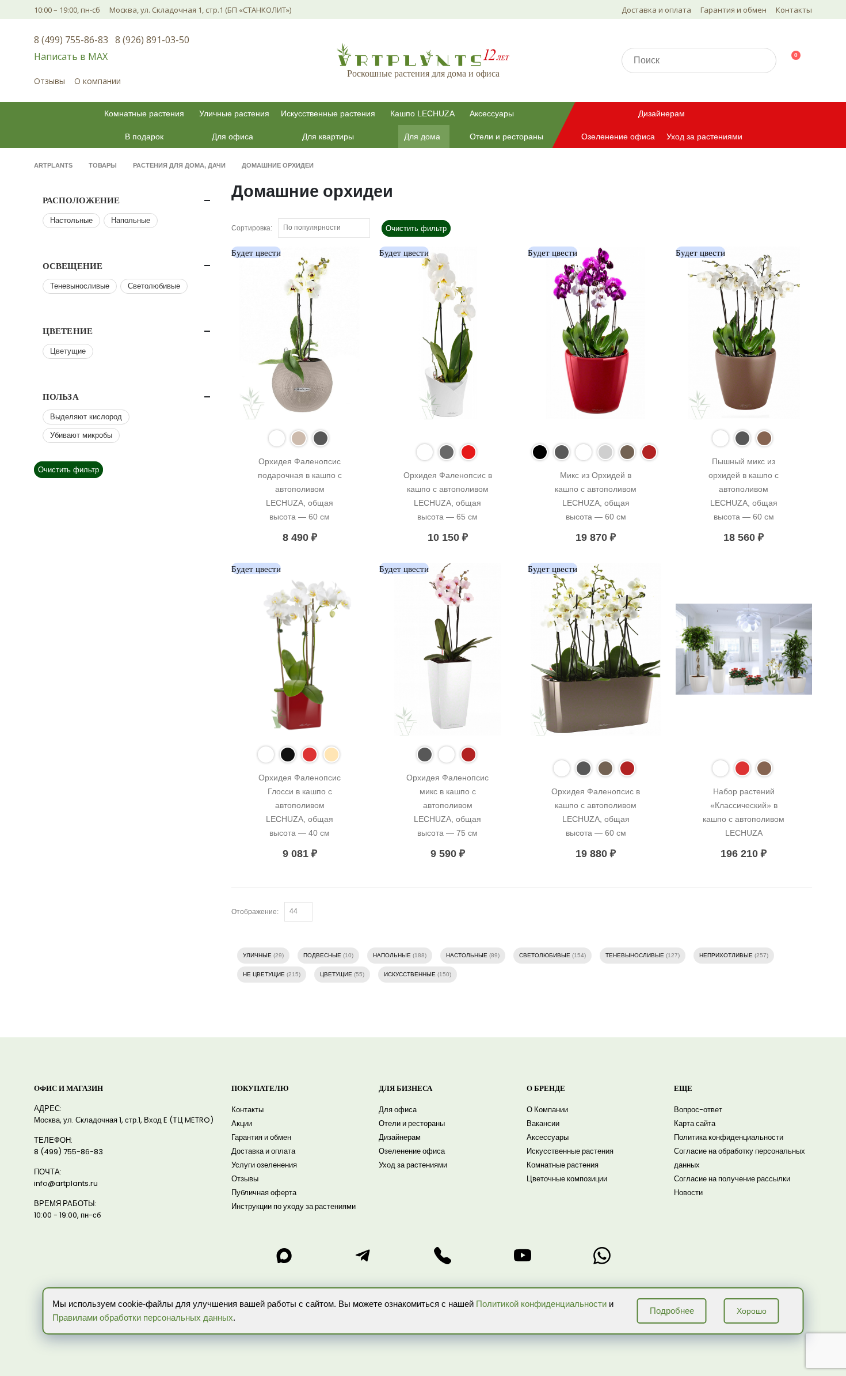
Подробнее (672, 1311)
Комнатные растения (144, 113)
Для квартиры (328, 136)
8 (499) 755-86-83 (71, 39)
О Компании (547, 1109)
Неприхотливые (726, 955)
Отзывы (49, 80)
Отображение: (255, 912)
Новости (688, 1192)
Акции (241, 1123)
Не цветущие (264, 974)
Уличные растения (234, 113)
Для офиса (232, 136)
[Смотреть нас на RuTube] (522, 1255)
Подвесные (322, 955)
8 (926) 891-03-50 (152, 39)
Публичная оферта (263, 1192)
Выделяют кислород (86, 416)
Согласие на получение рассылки (732, 1178)
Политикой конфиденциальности (541, 1304)
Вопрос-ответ (698, 1109)
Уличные (257, 955)
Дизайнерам (661, 113)
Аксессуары (492, 113)
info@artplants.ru (66, 1183)
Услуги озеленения (264, 1164)
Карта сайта (694, 1123)
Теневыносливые (634, 955)
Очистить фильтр (416, 228)
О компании (97, 80)
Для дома (422, 136)
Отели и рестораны (506, 136)
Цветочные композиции (567, 1178)
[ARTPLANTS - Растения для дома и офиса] (423, 54)
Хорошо (752, 1311)
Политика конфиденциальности (728, 1137)
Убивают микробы (81, 435)
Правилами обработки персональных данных (142, 1317)
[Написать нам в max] (283, 1255)
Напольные (392, 955)
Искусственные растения (328, 113)
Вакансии (543, 1123)
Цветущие (336, 974)
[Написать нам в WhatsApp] (602, 1255)
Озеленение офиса (618, 136)
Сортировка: (251, 228)
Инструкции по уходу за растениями (293, 1206)
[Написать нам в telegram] (363, 1255)
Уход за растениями (704, 136)
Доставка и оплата (656, 10)
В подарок (144, 136)
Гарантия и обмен (733, 10)
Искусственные (410, 974)
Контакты (794, 10)
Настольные (466, 955)
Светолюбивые (544, 955)
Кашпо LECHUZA (422, 113)
